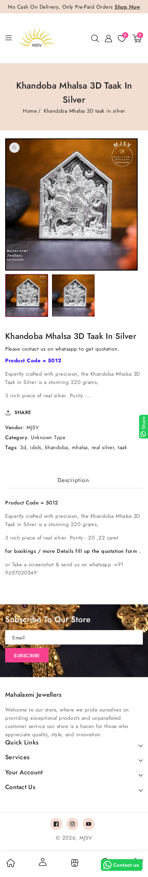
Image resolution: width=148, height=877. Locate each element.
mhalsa (80, 447)
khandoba (56, 447)
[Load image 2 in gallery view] (73, 295)
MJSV (33, 427)
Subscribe (27, 655)
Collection (74, 863)
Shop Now (127, 7)
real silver (103, 447)
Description (73, 480)
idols (35, 447)
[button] (95, 38)
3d (23, 447)
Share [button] (22, 412)
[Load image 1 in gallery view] (26, 295)
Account (42, 862)
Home (30, 111)
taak (122, 447)
